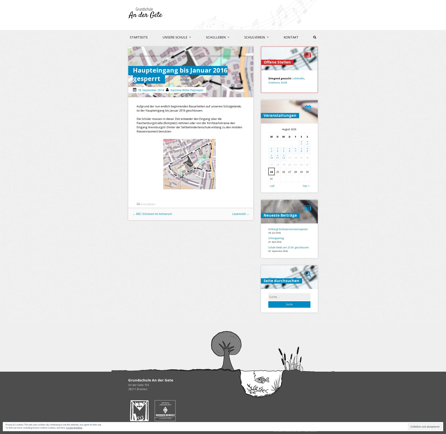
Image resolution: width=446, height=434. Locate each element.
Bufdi (284, 82)
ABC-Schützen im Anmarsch (152, 214)
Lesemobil (240, 214)
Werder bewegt (165, 411)
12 (283, 157)
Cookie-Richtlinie (74, 427)
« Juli (271, 185)
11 (277, 157)
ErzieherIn (274, 82)
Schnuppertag (276, 238)
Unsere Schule (175, 37)
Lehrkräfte (298, 78)
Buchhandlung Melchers (139, 411)
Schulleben (216, 37)
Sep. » (306, 185)
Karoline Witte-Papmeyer (187, 90)
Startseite (139, 37)
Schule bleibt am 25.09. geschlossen (288, 247)
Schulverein (255, 37)
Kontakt (291, 37)
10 (271, 157)
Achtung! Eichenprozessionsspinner (288, 229)
